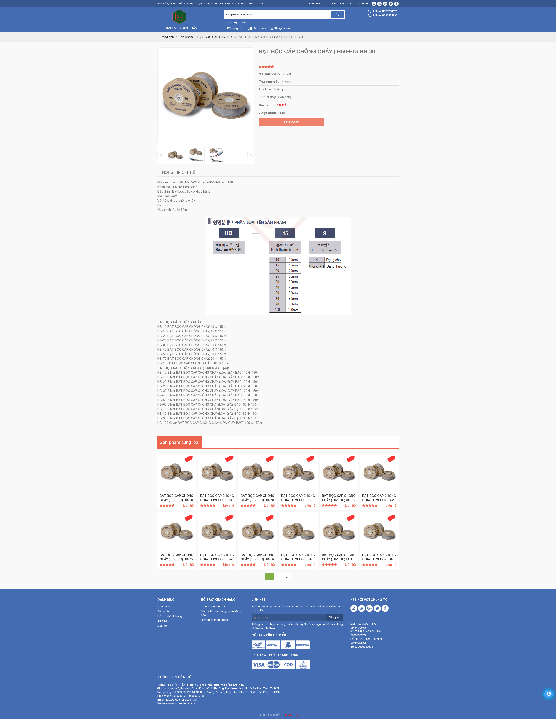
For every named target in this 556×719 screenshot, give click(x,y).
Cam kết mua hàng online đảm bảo (221, 613)
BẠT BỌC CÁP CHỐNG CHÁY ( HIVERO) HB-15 (339, 498)
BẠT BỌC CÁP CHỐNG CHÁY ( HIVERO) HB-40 (217, 557)
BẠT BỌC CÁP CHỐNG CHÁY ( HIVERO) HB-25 (176, 557)
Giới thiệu (315, 3)
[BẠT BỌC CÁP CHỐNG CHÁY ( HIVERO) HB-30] (175, 155)
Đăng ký (334, 617)
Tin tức (353, 3)
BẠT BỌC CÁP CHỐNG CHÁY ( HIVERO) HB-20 (379, 498)
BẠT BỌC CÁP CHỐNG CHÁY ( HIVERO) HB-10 (257, 557)
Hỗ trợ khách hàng (335, 3)
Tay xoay (231, 22)
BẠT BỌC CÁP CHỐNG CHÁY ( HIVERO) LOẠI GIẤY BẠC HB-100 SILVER (298, 557)
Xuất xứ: (265, 89)
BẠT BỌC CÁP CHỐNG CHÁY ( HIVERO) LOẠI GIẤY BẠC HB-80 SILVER (379, 557)
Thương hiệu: (269, 81)
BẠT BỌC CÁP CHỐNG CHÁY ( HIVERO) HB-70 (257, 498)
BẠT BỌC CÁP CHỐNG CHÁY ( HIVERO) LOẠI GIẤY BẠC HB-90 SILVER (339, 557)
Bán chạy (259, 28)
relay (243, 22)
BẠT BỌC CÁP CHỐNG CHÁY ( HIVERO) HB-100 (298, 498)
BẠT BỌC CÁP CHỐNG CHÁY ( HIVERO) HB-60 (217, 498)
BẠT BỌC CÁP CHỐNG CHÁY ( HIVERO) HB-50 (176, 498)
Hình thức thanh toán (214, 619)
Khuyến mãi (281, 28)
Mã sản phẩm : (270, 74)
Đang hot (237, 28)
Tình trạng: (267, 97)
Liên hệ (363, 3)
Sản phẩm (163, 611)
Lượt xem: (267, 113)
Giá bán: (265, 105)
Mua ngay (291, 122)
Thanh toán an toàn (213, 606)
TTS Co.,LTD (289, 714)
